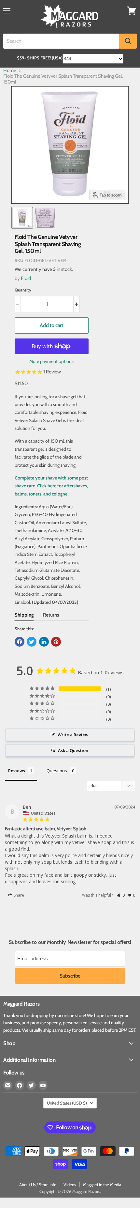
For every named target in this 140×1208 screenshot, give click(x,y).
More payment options (51, 361)
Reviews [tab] (16, 771)
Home (9, 70)
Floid (26, 278)
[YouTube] (43, 1085)
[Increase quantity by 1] (77, 304)
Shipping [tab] (24, 615)
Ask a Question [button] (73, 750)
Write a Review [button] (73, 735)
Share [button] (18, 895)
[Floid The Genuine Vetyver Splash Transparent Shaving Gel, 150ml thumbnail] (22, 217)
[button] (120, 895)
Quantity (23, 290)
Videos (69, 1184)
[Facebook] (19, 1085)
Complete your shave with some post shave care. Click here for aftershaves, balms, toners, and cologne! (51, 486)
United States (67, 1103)
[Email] (7, 1085)
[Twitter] (31, 1085)
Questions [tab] (57, 771)
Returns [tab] (51, 615)
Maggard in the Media (102, 1184)
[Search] (128, 41)
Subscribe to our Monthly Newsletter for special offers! (70, 942)
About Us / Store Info (37, 1184)
